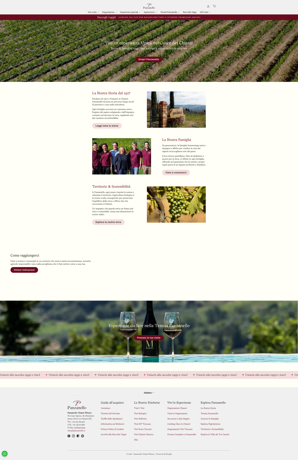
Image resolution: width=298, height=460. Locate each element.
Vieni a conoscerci (176, 172)
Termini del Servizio (110, 413)
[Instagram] (73, 436)
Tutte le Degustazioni (177, 413)
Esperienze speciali (129, 12)
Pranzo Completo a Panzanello (181, 434)
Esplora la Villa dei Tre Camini (215, 434)
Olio (136, 439)
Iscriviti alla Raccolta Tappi (113, 434)
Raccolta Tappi (189, 12)
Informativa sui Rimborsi (112, 423)
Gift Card (204, 12)
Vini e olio (92, 12)
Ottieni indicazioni (24, 270)
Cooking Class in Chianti (178, 423)
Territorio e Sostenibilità (212, 429)
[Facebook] (69, 436)
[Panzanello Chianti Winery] (149, 263)
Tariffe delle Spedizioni (111, 418)
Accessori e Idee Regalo (178, 418)
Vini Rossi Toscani (143, 429)
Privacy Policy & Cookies (112, 429)
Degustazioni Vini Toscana (179, 429)
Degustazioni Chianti (177, 408)
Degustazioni (108, 12)
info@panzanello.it (76, 430)
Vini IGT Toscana (142, 423)
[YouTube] (82, 436)
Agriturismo (149, 12)
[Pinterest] (78, 436)
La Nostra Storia (208, 408)
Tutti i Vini (139, 408)
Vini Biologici (140, 413)
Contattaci (105, 408)
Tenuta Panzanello (169, 12)
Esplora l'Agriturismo (210, 423)
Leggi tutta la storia (107, 125)
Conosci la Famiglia (210, 418)
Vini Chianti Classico (143, 434)
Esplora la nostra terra (108, 222)
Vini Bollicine (140, 418)
